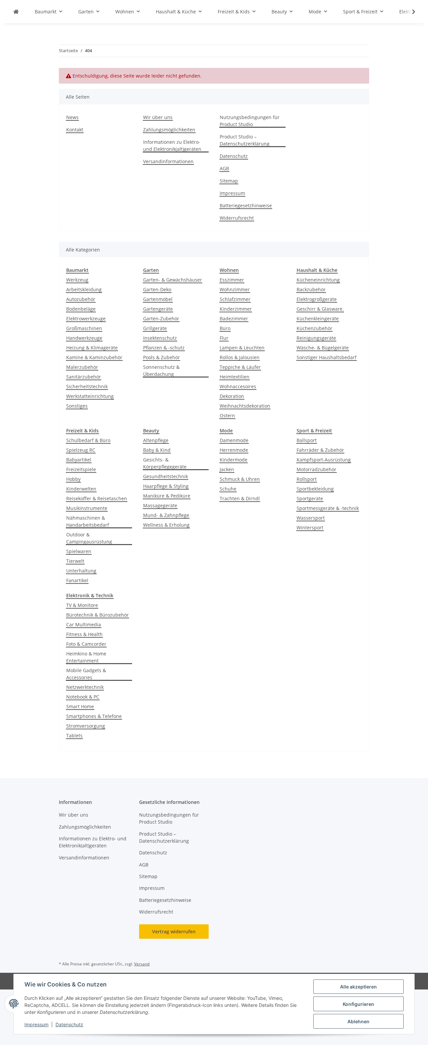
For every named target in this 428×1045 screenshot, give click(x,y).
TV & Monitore (82, 605)
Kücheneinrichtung (318, 280)
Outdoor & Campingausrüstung (89, 538)
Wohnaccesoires (238, 386)
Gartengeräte (158, 309)
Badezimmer (234, 318)
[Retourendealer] (16, 11)
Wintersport (310, 527)
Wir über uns (158, 117)
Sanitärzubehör (83, 377)
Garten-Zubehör (161, 318)
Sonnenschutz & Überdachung (161, 370)
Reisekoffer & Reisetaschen (96, 498)
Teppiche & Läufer (240, 367)
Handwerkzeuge (84, 338)
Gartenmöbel (158, 299)
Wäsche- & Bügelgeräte (323, 347)
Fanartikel (77, 580)
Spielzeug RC (80, 450)
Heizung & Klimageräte (92, 347)
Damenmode (234, 440)
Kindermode (233, 459)
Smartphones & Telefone (94, 716)
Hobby (73, 479)
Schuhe (228, 489)
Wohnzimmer (235, 289)
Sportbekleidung (315, 489)
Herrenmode (234, 450)
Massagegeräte (160, 505)
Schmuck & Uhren (240, 479)
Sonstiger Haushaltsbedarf (326, 357)
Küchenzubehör (314, 328)
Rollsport (307, 479)
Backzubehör (311, 289)
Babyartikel (78, 459)
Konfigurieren (358, 1004)
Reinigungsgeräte (316, 338)
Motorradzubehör (316, 469)
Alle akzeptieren (358, 986)
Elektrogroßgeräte (317, 299)
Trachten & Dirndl (240, 498)
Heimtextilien (234, 377)
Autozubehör (80, 299)
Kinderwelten (81, 489)
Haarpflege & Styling (166, 486)
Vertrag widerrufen (174, 931)
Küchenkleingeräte (318, 318)
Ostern (227, 415)
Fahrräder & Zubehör (320, 450)
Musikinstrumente (86, 508)
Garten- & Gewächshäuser (172, 280)
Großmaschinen (84, 328)
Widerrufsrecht (237, 218)
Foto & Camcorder (86, 644)
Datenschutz (69, 1024)
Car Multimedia (83, 624)
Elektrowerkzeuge (86, 318)
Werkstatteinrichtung (90, 396)
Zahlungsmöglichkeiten (169, 129)
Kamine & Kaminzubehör (94, 357)
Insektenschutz (160, 338)
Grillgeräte (155, 328)
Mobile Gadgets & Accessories (86, 674)
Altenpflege (156, 440)
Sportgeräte (310, 498)
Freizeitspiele (81, 469)
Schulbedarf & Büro (88, 440)
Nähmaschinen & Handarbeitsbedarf (87, 521)
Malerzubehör (82, 367)
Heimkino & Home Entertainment (86, 657)
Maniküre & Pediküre (166, 496)
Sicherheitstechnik (87, 386)
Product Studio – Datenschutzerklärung (245, 140)
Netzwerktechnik (85, 687)
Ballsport (307, 440)
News (72, 117)
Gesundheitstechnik (165, 476)
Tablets (74, 735)
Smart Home (80, 706)
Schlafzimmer (235, 299)
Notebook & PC (82, 697)
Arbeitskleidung (84, 289)
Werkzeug (77, 280)
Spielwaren (78, 551)
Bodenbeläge (81, 309)
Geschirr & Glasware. (320, 309)
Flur (224, 338)
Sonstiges (77, 406)
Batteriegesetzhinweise (246, 205)
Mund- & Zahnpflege (166, 515)
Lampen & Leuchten (242, 347)
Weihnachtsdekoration (245, 406)
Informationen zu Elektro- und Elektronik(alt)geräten (172, 145)
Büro (225, 328)
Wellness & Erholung (166, 525)
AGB (224, 168)
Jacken (227, 469)
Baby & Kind (157, 450)
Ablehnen (358, 1021)
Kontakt (74, 129)
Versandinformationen (168, 161)
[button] (409, 12)
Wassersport (311, 518)
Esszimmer (232, 280)
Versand (141, 964)
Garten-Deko (157, 289)
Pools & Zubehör (161, 357)
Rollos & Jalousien (239, 357)
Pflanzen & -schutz (164, 347)
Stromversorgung (85, 726)
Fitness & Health (84, 634)
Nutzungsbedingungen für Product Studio (250, 120)
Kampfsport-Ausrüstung (324, 459)
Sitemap (229, 181)
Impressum (36, 1024)
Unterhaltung (81, 570)
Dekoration (232, 396)
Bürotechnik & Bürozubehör (97, 615)
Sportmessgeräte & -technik (328, 508)
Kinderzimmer (236, 309)
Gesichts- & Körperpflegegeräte (165, 463)
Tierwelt (75, 561)
